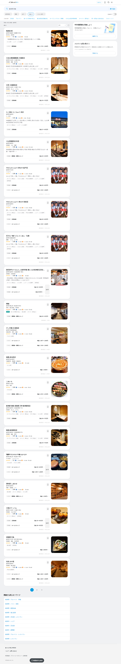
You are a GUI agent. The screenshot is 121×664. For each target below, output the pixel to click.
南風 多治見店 (11, 357)
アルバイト (19, 18)
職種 (16, 14)
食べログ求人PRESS (10, 648)
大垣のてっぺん (11, 508)
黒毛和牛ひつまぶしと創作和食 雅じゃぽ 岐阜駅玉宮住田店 (26, 270)
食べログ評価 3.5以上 (29, 18)
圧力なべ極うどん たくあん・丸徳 (17, 236)
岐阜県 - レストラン (11, 639)
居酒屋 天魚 (10, 537)
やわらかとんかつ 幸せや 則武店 (17, 202)
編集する (95, 36)
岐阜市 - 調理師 (10, 630)
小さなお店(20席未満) (71, 18)
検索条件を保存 (38, 660)
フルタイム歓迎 (110, 18)
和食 (30, 14)
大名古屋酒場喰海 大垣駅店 (15, 58)
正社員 (12, 18)
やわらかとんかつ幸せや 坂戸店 (17, 168)
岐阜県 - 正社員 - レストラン (13, 617)
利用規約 (7, 655)
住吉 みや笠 (10, 561)
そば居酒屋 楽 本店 (12, 141)
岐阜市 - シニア (10, 621)
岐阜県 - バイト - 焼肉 (11, 604)
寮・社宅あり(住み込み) (98, 18)
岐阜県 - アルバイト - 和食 (13, 599)
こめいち (9, 381)
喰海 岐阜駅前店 (11, 430)
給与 (23, 14)
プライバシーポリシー (16, 655)
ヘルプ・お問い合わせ (11, 651)
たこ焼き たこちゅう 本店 (15, 112)
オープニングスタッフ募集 (56, 18)
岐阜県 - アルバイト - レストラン (15, 634)
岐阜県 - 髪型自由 (10, 608)
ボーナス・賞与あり (84, 18)
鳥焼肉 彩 (9, 31)
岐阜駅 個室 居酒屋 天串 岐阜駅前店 (18, 406)
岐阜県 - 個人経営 (10, 612)
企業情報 (25, 655)
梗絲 (7, 304)
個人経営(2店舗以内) (42, 18)
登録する (95, 53)
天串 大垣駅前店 (11, 85)
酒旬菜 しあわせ (11, 483)
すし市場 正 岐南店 (12, 328)
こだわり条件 (39, 14)
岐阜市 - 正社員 (10, 626)
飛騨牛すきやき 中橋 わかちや (16, 454)
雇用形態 (7, 14)
